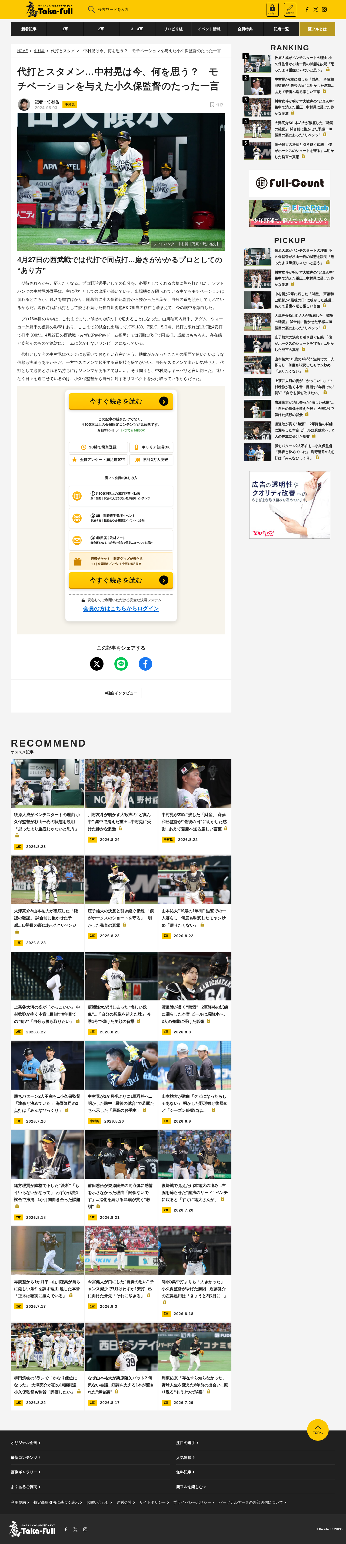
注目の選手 (185, 1442)
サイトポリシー (152, 1502)
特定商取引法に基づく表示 (56, 1502)
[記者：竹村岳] (24, 104)
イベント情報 (209, 29)
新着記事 (28, 29)
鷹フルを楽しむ (189, 1487)
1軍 (65, 29)
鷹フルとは (317, 29)
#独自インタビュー (121, 693)
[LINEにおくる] (121, 664)
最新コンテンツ (24, 1457)
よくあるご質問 (24, 1487)
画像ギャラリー (24, 1472)
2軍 (101, 29)
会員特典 (245, 29)
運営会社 (124, 1502)
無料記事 (183, 1472)
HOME (22, 51)
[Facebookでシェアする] (145, 664)
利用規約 (18, 1502)
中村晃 (39, 51)
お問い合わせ (97, 1502)
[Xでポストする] (97, 664)
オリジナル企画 (24, 1442)
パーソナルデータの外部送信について (251, 1502)
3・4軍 (137, 29)
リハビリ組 (173, 29)
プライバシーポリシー (192, 1502)
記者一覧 (281, 29)
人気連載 (183, 1457)
